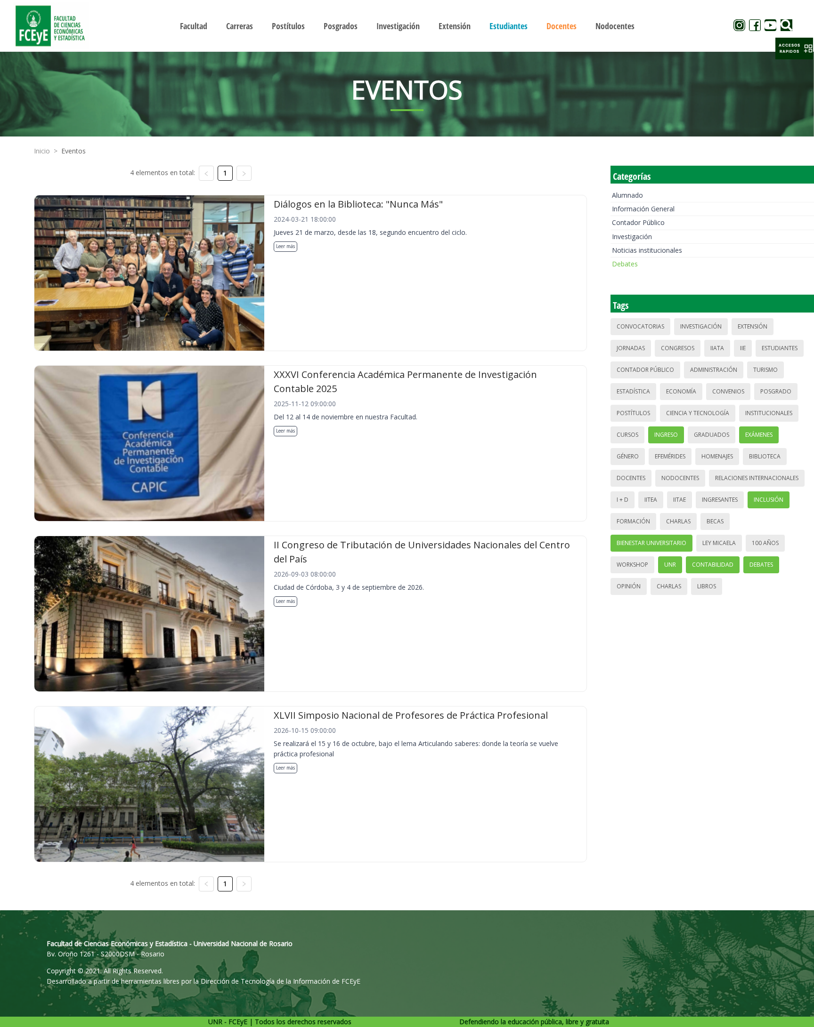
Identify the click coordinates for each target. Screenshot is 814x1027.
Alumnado (627, 195)
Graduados (711, 435)
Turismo (765, 370)
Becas (715, 521)
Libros (706, 586)
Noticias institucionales (647, 250)
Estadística (633, 391)
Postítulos (633, 413)
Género (628, 456)
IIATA (717, 348)
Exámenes (759, 435)
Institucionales (768, 413)
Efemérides (670, 456)
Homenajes (717, 456)
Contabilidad (712, 565)
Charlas (678, 521)
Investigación (632, 236)
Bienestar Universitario (651, 543)
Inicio (42, 150)
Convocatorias (640, 326)
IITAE (679, 500)
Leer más (285, 246)
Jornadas (631, 348)
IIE (743, 348)
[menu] (407, 25)
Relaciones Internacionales (756, 478)
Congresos (677, 348)
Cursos (627, 435)
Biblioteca (765, 456)
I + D (622, 500)
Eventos (73, 150)
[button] (794, 48)
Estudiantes (780, 348)
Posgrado (775, 391)
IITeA (650, 500)
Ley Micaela (719, 543)
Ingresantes (720, 500)
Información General (643, 208)
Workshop (632, 565)
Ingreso (666, 435)
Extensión (752, 326)
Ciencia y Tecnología (697, 413)
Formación (633, 521)
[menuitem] (193, 26)
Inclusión (768, 500)
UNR (670, 565)
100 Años (765, 543)
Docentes (631, 478)
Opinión (629, 586)
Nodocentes (680, 478)
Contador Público (638, 222)
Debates (625, 263)
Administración (713, 370)
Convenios (728, 391)
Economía (681, 391)
